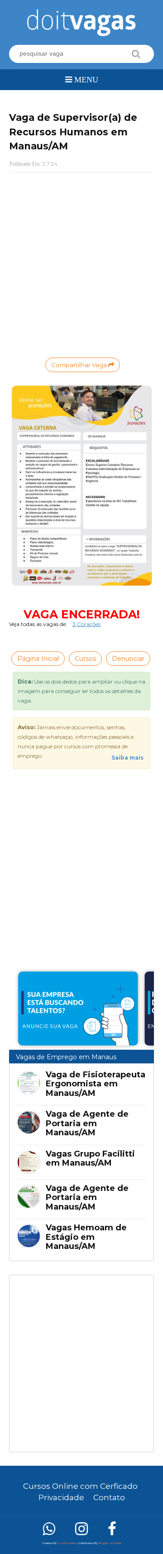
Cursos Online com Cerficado (80, 1486)
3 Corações (86, 624)
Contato (109, 1497)
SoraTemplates (67, 1543)
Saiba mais (127, 757)
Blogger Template (109, 1543)
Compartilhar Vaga (79, 364)
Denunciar (128, 659)
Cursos (85, 659)
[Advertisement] (81, 1363)
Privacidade (61, 1497)
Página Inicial (38, 659)
